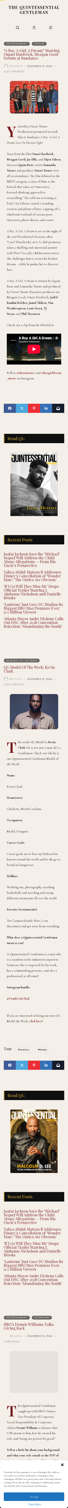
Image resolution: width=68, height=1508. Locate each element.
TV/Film (39, 43)
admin (18, 66)
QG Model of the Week (21, 660)
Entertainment (17, 43)
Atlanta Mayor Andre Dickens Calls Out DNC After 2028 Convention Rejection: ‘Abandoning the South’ (33, 622)
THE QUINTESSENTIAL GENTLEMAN (34, 10)
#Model (42, 1049)
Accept (34, 1496)
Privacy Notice (35, 1504)
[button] (62, 1465)
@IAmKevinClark (18, 999)
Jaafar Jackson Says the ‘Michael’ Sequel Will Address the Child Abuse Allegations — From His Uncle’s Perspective (32, 559)
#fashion (23, 1049)
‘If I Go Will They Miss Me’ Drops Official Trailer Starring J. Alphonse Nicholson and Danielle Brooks (32, 592)
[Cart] (34, 27)
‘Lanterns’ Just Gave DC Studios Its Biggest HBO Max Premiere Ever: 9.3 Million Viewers (33, 608)
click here (35, 1021)
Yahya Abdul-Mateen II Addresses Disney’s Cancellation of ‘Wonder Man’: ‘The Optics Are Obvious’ (32, 575)
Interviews (41, 1317)
